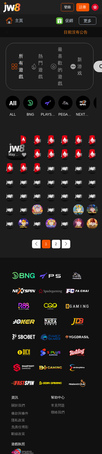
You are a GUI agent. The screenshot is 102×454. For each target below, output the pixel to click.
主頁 (19, 20)
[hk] (95, 7)
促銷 (69, 20)
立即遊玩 (17, 152)
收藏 (16, 139)
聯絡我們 (58, 412)
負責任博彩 (19, 427)
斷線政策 (18, 434)
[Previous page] (36, 244)
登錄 (67, 7)
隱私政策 (18, 420)
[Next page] (66, 244)
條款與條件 (19, 413)
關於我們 (18, 405)
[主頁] (11, 7)
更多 (88, 20)
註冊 (82, 7)
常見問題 (58, 405)
